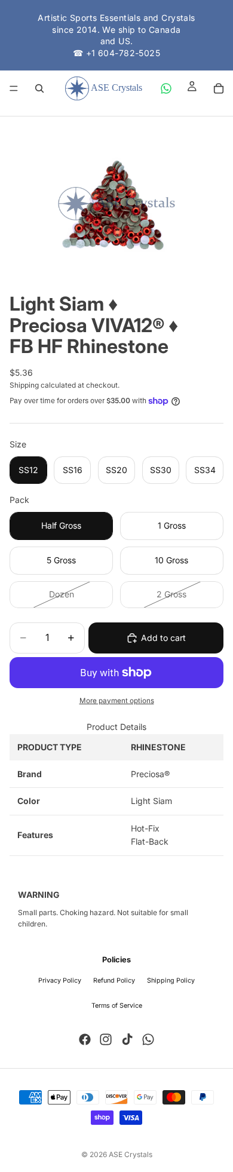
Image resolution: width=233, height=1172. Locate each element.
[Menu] (13, 89)
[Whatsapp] (148, 1039)
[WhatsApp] (166, 88)
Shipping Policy (171, 980)
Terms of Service (116, 1006)
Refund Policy (114, 980)
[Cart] (219, 88)
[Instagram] (106, 1039)
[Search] (39, 88)
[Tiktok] (127, 1039)
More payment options (116, 701)
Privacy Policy (59, 980)
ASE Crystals (130, 1154)
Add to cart (163, 638)
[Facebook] (85, 1039)
